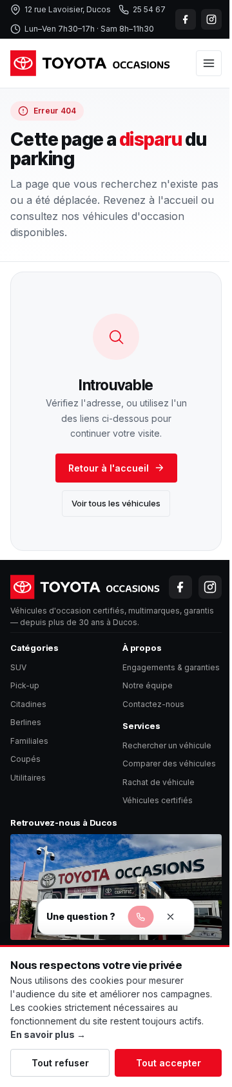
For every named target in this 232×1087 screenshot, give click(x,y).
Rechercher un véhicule (166, 745)
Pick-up (24, 685)
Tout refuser (60, 1062)
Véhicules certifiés (157, 800)
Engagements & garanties (171, 667)
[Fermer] (170, 916)
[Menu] (209, 63)
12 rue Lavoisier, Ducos (67, 9)
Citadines (28, 704)
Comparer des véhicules (169, 763)
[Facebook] (185, 19)
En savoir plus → (48, 1034)
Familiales (29, 741)
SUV (18, 667)
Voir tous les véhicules (116, 503)
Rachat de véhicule (158, 782)
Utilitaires (28, 778)
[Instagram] (211, 19)
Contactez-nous (153, 704)
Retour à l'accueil (108, 468)
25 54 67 (149, 9)
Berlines (25, 722)
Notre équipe (147, 685)
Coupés (25, 759)
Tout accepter (168, 1062)
